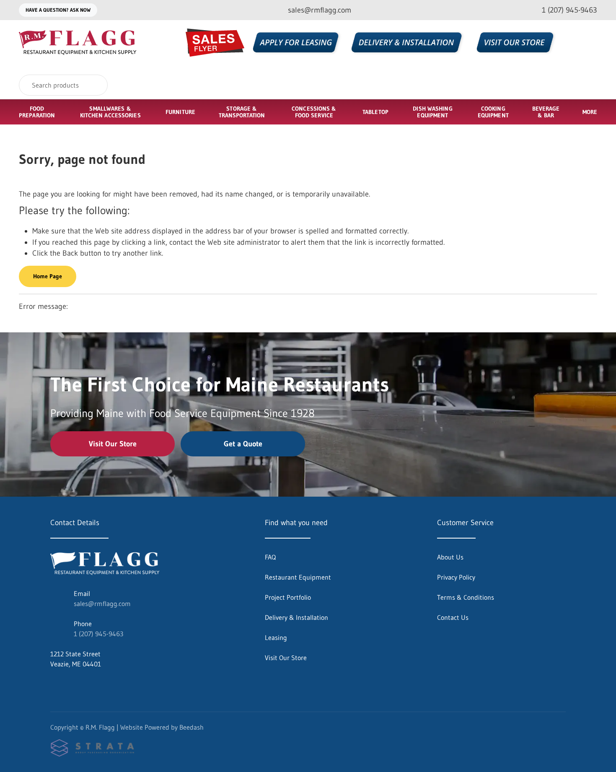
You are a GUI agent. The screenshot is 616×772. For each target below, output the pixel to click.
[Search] (96, 85)
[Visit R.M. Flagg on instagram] (71, 684)
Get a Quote (243, 443)
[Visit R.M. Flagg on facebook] (54, 684)
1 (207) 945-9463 (98, 634)
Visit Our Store (113, 443)
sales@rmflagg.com (102, 603)
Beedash (191, 727)
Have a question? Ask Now (58, 10)
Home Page (47, 276)
